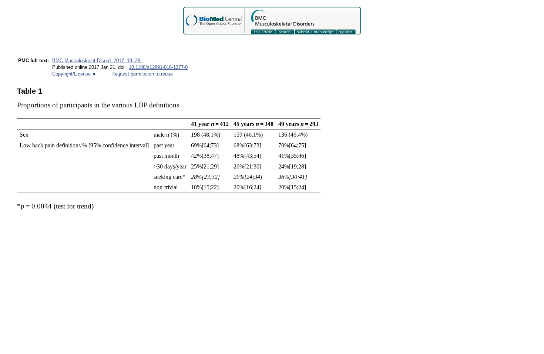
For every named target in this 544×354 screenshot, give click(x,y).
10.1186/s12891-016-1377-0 (158, 67)
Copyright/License (74, 74)
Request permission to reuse (142, 74)
